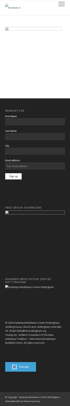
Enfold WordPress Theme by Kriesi (22, 401)
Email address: (12, 160)
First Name (11, 116)
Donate (24, 366)
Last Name (11, 131)
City (7, 145)
